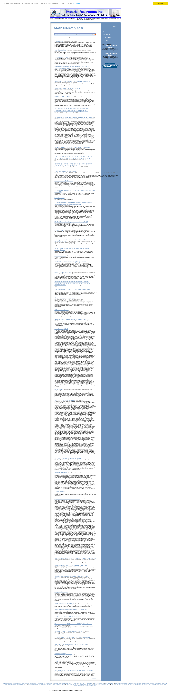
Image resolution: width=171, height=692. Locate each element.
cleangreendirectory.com (34, 684)
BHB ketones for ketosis (62, 310)
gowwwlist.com (25, 683)
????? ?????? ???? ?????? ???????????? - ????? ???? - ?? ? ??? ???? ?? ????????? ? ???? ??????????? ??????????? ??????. (74, 157)
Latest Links (107, 37)
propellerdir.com (16, 683)
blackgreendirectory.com (135, 683)
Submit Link (107, 34)
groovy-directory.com (91, 685)
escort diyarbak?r (59, 230)
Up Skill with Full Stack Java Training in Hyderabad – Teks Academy (74, 117)
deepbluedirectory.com (94, 684)
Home (105, 32)
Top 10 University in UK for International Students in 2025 (71, 609)
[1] (92, 678)
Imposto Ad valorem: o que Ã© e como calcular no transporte (72, 81)
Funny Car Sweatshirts (61, 592)
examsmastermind (60, 491)
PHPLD (81, 690)
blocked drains (59, 41)
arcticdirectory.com (77, 683)
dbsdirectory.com (84, 684)
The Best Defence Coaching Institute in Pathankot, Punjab (71, 222)
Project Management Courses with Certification (68, 88)
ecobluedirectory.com (138, 684)
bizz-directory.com (109, 683)
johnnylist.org (33, 683)
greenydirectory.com (79, 685)
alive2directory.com (66, 683)
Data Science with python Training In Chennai (68, 458)
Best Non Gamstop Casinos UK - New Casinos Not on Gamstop (73, 289)
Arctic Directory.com (68, 28)
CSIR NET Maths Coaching (62, 96)
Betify (56, 661)
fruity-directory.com (161, 684)
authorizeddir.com (7, 683)
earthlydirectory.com (127, 684)
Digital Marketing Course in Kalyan (64, 603)
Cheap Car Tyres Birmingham (63, 272)
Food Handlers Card (60, 50)
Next (95, 678)
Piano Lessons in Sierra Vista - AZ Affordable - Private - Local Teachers (75, 558)
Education (67, 34)
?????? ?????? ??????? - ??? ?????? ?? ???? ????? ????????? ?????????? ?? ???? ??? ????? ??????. (73, 164)
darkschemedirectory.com (72, 684)
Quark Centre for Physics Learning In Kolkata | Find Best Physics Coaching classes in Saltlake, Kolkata (73, 67)
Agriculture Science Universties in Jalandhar (67, 499)
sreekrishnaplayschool (61, 472)
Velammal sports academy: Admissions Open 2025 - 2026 (71, 319)
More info (76, 3)
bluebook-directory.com (148, 683)
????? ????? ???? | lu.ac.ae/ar (63, 654)
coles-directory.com (46, 684)
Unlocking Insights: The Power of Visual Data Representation (72, 147)
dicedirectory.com (106, 684)
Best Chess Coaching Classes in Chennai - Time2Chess (71, 644)
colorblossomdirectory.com (58, 684)
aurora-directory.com (88, 683)
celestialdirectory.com (22, 684)
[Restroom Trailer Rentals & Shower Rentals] (85, 17)
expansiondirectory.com (150, 684)
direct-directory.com (116, 684)
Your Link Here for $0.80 (111, 46)
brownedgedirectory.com (10, 684)
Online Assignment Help (61, 57)
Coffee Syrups (59, 389)
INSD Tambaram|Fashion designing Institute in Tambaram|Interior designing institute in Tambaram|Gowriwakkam (73, 203)
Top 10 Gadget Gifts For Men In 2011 (65, 171)
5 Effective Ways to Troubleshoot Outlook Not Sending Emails (72, 637)
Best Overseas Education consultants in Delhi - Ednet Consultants (74, 670)
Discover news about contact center (65, 298)
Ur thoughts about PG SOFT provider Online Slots (69, 631)
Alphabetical (72, 38)
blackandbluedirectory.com (121, 683)
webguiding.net (41, 683)
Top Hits (105, 40)
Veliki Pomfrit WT (60, 198)
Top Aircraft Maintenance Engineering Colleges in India (70, 262)
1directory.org (57, 683)
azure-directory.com (99, 683)
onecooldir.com (49, 683)
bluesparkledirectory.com (161, 683)
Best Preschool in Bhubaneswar (64, 181)
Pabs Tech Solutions (60, 256)
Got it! (160, 3)
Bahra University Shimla (61, 329)
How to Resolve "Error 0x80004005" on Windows (68, 617)
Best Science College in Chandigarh (65, 400)
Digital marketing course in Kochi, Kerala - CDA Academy (71, 565)
